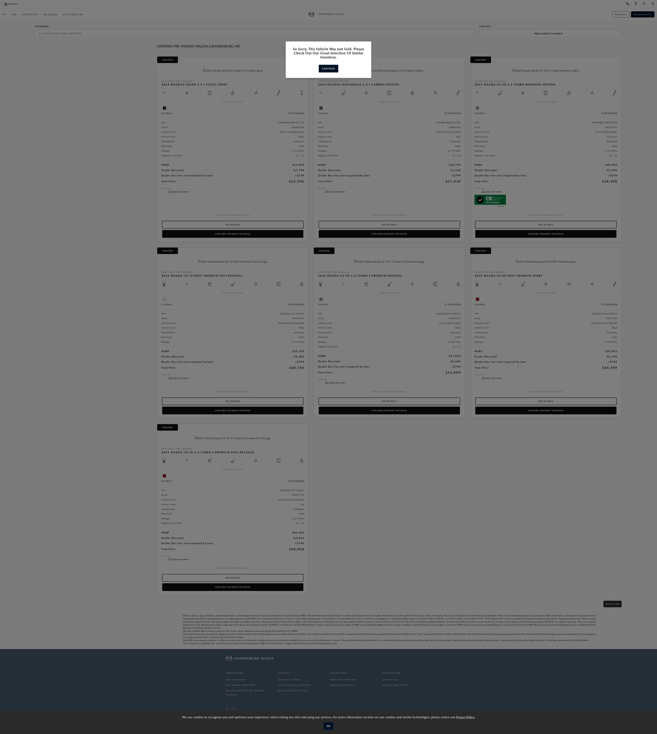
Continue (328, 68)
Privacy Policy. (465, 717)
